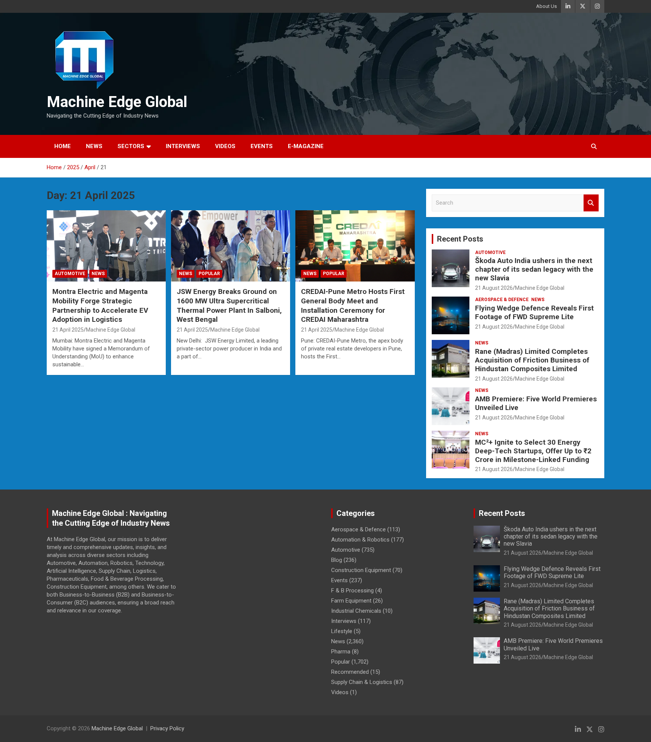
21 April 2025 (68, 330)
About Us (546, 6)
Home (62, 146)
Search (591, 202)
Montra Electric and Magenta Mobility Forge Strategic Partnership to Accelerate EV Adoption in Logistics (100, 305)
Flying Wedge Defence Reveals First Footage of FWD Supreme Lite (534, 312)
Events (262, 146)
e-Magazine (306, 146)
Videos (225, 146)
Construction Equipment (361, 570)
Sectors (131, 146)
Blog (336, 560)
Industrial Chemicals (356, 610)
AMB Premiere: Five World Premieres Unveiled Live (536, 403)
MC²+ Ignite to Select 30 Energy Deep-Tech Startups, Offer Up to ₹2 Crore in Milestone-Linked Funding (533, 451)
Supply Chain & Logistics (361, 682)
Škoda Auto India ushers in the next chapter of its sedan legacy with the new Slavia (534, 269)
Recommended (350, 672)
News (94, 146)
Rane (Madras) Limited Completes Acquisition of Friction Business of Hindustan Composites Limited (532, 360)
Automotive (70, 273)
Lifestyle (341, 631)
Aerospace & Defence (502, 299)
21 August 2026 (494, 288)
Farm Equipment (351, 600)
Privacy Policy (167, 728)
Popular (209, 273)
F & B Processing (352, 590)
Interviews (183, 146)
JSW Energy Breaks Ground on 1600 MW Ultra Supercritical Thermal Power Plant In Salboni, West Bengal (229, 305)
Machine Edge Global (117, 102)
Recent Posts (460, 238)
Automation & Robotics (360, 539)
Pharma (340, 651)
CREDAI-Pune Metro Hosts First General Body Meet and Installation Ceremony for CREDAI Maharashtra (353, 305)
